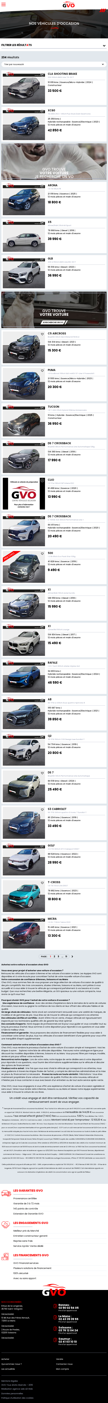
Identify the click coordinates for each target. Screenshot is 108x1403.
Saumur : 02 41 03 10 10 (67, 1341)
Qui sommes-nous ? (11, 1364)
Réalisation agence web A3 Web (17, 1388)
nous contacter (24, 1080)
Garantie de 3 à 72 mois (26, 1203)
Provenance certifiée (25, 1198)
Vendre (59, 1359)
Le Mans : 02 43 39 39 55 (68, 1319)
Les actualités (8, 1369)
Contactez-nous (64, 1364)
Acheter (5, 1359)
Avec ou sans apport (24, 1278)
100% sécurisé (20, 1273)
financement (20, 1074)
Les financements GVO (31, 1255)
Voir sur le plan (7, 1314)
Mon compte (62, 1369)
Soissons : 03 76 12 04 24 (68, 1330)
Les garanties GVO (28, 1191)
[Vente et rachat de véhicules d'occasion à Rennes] (69, 4)
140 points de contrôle (25, 1208)
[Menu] (3, 4)
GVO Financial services (26, 1263)
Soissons (49, 1053)
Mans (62, 1053)
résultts (16, 45)
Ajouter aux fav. (42, 74)
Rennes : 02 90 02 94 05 (68, 1308)
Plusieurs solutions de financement (32, 1268)
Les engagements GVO (30, 1223)
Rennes (40, 1053)
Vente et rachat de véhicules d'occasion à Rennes (54, 1290)
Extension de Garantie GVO (28, 1213)
